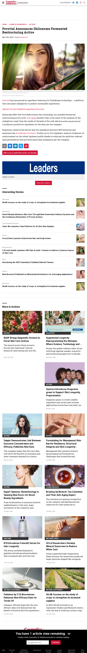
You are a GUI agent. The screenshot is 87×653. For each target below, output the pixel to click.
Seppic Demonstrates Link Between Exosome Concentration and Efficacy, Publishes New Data (22, 443)
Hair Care (7, 538)
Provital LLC (23, 37)
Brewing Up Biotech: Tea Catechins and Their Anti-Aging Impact (64, 493)
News (4, 259)
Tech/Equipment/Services (10, 223)
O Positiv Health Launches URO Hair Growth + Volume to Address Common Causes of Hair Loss (38, 251)
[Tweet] (21, 146)
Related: (6, 109)
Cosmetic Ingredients (18, 24)
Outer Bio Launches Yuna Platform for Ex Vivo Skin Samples (28, 226)
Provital (6, 100)
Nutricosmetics (7, 247)
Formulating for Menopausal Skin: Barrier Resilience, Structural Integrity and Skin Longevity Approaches (63, 443)
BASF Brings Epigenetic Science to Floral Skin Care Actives (22, 339)
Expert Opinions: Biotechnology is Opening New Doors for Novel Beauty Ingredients (21, 494)
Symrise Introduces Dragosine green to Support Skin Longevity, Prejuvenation (63, 392)
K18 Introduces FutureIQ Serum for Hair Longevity (22, 545)
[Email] (4, 146)
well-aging (31, 118)
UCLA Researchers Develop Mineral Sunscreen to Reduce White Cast (61, 546)
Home (4, 24)
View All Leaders (44, 183)
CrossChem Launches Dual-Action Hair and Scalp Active (26, 238)
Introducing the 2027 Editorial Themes (28, 262)
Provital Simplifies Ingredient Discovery (27, 109)
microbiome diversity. (26, 133)
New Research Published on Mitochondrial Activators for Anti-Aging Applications (37, 274)
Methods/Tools (52, 538)
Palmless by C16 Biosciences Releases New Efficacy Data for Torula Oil (20, 597)
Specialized (6, 211)
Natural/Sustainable (12, 590)
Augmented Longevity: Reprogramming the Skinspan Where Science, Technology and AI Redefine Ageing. (64, 341)
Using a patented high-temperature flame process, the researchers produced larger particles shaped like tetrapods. (64, 556)
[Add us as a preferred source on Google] (26, 146)
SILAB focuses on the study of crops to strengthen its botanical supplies (33, 202)
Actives (32, 24)
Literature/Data (52, 487)
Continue (55, 642)
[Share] (10, 146)
